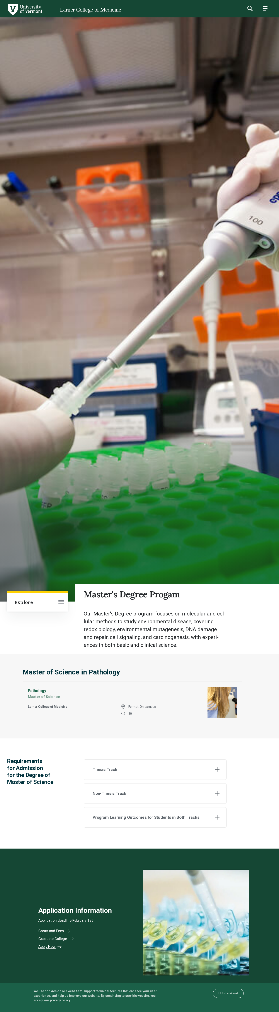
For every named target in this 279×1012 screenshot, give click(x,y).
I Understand (228, 993)
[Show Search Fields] (250, 8)
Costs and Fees (51, 931)
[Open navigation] (61, 602)
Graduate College (53, 938)
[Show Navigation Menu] (265, 8)
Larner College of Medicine (90, 10)
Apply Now (47, 946)
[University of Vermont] (24, 15)
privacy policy (60, 1000)
